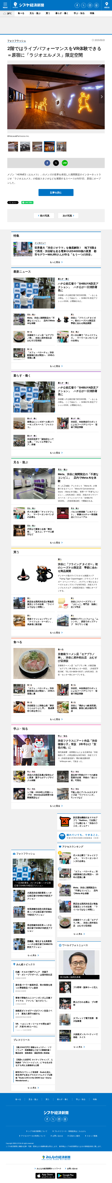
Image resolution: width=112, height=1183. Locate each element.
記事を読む (56, 192)
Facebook (77, 5)
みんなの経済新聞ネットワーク (56, 1158)
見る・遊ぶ (35, 13)
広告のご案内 (74, 1136)
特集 (92, 13)
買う (48, 13)
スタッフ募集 (92, 1136)
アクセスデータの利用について (33, 1136)
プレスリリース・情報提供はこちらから (70, 1131)
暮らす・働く (62, 13)
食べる (21, 13)
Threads (96, 5)
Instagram (90, 5)
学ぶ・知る (79, 13)
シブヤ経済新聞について (37, 1131)
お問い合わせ (57, 1136)
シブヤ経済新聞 (28, 5)
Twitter (83, 5)
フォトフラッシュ (16, 40)
